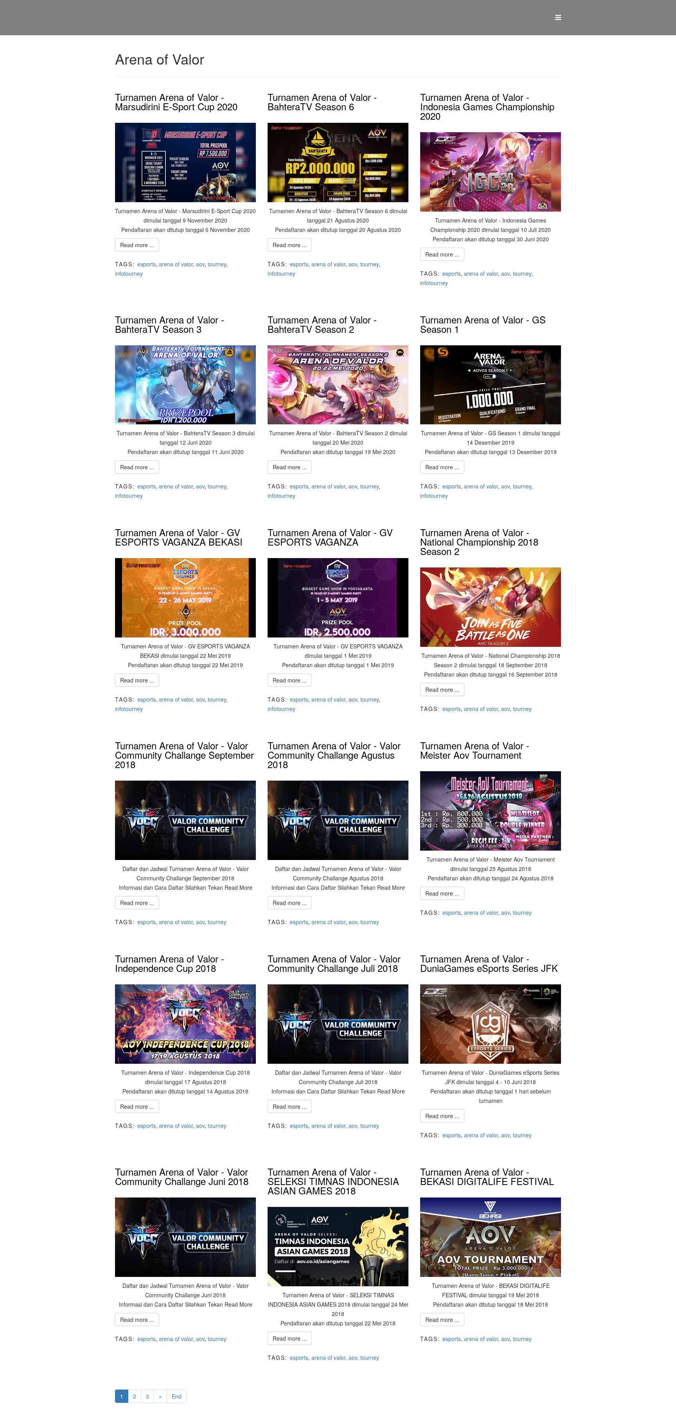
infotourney (129, 273)
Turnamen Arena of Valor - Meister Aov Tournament (474, 749)
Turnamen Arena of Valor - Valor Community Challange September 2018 (184, 754)
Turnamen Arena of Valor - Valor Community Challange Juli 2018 (334, 963)
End (177, 1396)
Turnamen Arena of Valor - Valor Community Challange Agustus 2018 (334, 754)
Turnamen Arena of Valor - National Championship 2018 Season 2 (479, 541)
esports (146, 264)
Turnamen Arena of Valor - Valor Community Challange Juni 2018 (181, 1176)
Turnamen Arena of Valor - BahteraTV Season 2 (322, 324)
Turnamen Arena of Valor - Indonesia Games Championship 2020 (487, 106)
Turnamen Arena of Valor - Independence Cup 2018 (169, 963)
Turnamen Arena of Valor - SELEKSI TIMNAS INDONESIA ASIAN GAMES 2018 (333, 1181)
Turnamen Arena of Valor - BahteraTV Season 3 (169, 324)
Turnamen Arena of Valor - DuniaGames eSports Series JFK (489, 963)
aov (200, 264)
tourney (217, 264)
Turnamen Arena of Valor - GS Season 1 (483, 324)
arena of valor (176, 264)
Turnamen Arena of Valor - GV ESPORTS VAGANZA (330, 536)
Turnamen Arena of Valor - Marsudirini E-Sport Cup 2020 (176, 101)
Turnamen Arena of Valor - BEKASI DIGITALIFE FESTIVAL (487, 1176)
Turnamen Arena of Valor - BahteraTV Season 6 (322, 101)
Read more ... (137, 245)
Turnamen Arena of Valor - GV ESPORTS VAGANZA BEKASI (179, 536)
